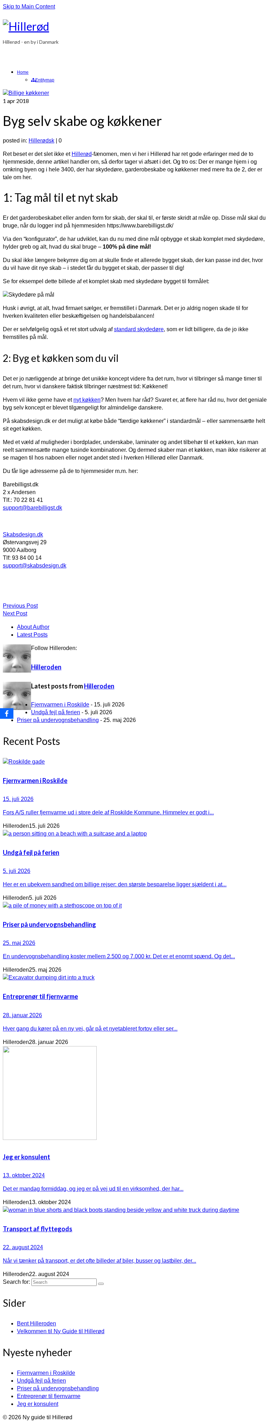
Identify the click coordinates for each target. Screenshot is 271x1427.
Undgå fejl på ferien (55, 712)
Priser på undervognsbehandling (58, 720)
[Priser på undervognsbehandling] (135, 906)
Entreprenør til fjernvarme (48, 1396)
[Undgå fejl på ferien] (135, 834)
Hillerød (82, 154)
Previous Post (20, 606)
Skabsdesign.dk (23, 535)
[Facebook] (6, 713)
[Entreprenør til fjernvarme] (135, 978)
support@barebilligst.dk (32, 508)
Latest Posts (32, 635)
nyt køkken (87, 400)
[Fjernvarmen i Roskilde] (135, 762)
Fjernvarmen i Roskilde (60, 705)
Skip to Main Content (29, 7)
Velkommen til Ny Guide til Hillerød (60, 1331)
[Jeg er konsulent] (135, 1094)
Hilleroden (46, 667)
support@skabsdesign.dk (34, 566)
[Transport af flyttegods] (135, 1210)
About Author (33, 627)
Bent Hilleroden (36, 1323)
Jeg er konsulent (37, 1404)
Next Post (15, 614)
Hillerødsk (41, 141)
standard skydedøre (139, 329)
